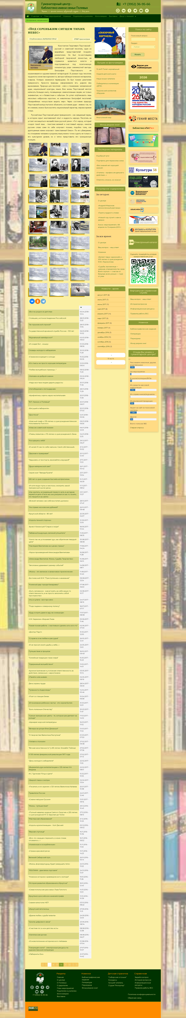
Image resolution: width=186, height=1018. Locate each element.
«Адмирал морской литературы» (43, 722)
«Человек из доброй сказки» (41, 376)
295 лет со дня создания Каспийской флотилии (49, 479)
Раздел (134, 43)
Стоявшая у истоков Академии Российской (47, 318)
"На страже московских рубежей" (43, 507)
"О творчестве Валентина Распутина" (45, 735)
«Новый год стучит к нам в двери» (109, 218)
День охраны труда (37, 683)
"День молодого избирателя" (41, 761)
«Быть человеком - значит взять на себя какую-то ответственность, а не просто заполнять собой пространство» (50, 593)
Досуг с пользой (126, 16)
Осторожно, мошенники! (37, 20)
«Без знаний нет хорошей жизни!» (110, 56)
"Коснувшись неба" (37, 441)
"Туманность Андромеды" (40, 690)
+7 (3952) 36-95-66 (136, 4)
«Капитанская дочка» (38, 935)
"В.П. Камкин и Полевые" (39, 402)
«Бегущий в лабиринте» (39, 408)
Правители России (37, 793)
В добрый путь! (102, 156)
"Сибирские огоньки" (117, 977)
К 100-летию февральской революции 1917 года (49, 754)
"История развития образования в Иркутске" (48, 883)
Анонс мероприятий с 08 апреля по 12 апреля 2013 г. (109, 226)
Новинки (67, 16)
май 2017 (101, 309)
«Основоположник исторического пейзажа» (48, 941)
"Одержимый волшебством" (41, 664)
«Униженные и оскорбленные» (42, 845)
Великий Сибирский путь (39, 857)
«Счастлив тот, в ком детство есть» (43, 928)
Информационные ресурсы (142, 309)
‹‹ (111, 355)
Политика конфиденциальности (141, 994)
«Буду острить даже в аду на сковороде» (46, 613)
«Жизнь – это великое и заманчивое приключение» (51, 572)
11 (65, 965)
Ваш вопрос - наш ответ (108, 247)
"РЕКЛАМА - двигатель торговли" (43, 870)
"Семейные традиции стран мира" (43, 658)
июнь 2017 (102, 304)
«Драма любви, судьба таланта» (42, 915)
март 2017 (102, 318)
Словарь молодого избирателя (42, 350)
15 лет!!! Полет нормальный (107, 69)
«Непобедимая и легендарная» (42, 389)
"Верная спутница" (37, 832)
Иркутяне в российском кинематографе (46, 896)
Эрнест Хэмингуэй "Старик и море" (44, 527)
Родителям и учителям (83, 16)
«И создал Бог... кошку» (38, 344)
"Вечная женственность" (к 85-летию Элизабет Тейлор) (52, 748)
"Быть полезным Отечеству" (40, 709)
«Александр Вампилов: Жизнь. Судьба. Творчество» (51, 559)
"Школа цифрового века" (39, 922)
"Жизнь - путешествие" (38, 806)
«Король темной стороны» (40, 520)
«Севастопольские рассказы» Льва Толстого (48, 890)
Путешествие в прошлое (39, 651)
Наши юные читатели (105, 79)
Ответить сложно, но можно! (108, 180)
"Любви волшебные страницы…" (42, 370)
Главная (27, 16)
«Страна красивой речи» (39, 851)
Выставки (113, 16)
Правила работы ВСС (139, 314)
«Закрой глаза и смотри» (39, 780)
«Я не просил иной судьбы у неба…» (44, 645)
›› (111, 362)
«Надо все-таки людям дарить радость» (46, 383)
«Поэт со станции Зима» (39, 696)
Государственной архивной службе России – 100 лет (51, 331)
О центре (34, 16)
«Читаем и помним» (37, 741)
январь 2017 (103, 328)
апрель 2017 (103, 314)
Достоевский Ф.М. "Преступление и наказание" (49, 578)
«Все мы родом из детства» (40, 312)
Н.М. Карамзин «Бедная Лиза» (41, 619)
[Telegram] (43, 301)
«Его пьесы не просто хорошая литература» (47, 363)
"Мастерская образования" (40, 819)
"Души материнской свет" (40, 466)
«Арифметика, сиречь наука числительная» (47, 395)
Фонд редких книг (138, 343)
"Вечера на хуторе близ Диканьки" (43, 729)
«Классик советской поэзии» (41, 428)
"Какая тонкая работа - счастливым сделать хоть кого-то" (53, 626)
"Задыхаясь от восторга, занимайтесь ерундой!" (49, 460)
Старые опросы (137, 428)
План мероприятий (52, 16)
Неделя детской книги (106, 74)
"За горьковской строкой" (40, 325)
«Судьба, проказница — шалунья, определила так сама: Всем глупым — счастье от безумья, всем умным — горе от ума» (111, 271)
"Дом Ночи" (33, 415)
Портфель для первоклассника (110, 161)
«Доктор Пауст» (35, 632)
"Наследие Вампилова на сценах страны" (46, 546)
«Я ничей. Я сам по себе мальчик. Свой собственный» (52, 447)
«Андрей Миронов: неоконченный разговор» (109, 207)
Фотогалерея (101, 16)
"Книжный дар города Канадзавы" (44, 585)
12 (69, 965)
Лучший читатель (115, 983)
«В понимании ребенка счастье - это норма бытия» (50, 703)
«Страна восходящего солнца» (42, 357)
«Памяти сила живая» (38, 677)
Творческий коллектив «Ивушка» (106, 92)
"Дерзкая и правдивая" (39, 453)
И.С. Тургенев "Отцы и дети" (41, 774)
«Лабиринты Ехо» (36, 954)
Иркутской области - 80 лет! (41, 514)
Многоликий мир (103, 117)
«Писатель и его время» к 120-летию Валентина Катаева (53, 787)
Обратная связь (134, 998)
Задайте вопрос (142, 977)
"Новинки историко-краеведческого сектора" (49, 877)
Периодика (135, 338)
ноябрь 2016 (103, 337)
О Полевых (62, 983)
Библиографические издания (143, 329)
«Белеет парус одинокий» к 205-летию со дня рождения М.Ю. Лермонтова (110, 259)
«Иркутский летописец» (39, 909)
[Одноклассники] (37, 301)
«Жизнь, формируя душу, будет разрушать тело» (49, 864)
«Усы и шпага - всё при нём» (41, 600)
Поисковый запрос (139, 36)
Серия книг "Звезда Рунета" (41, 473)
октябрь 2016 (103, 342)
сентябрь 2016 (104, 346)
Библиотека (143, 127)
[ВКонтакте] (32, 301)
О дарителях (62, 985)
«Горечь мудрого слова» (108, 213)
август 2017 (102, 295)
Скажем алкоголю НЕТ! (39, 903)
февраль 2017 (103, 323)
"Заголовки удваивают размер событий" (46, 565)
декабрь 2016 (103, 332)
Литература (135, 334)
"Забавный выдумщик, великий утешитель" (47, 533)
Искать (138, 54)
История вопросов (138, 304)
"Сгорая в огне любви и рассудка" (43, 638)
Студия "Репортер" (116, 985)
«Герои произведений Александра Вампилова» (49, 552)
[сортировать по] (81, 307)
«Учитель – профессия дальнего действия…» (110, 174)
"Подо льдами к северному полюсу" (44, 606)
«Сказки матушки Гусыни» (40, 799)
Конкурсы (112, 980)
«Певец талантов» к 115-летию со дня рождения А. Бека (52, 434)
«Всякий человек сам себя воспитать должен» (49, 501)
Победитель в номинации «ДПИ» (107, 84)
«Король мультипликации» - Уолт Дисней (46, 825)
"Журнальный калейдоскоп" (41, 337)
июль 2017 (102, 300)
